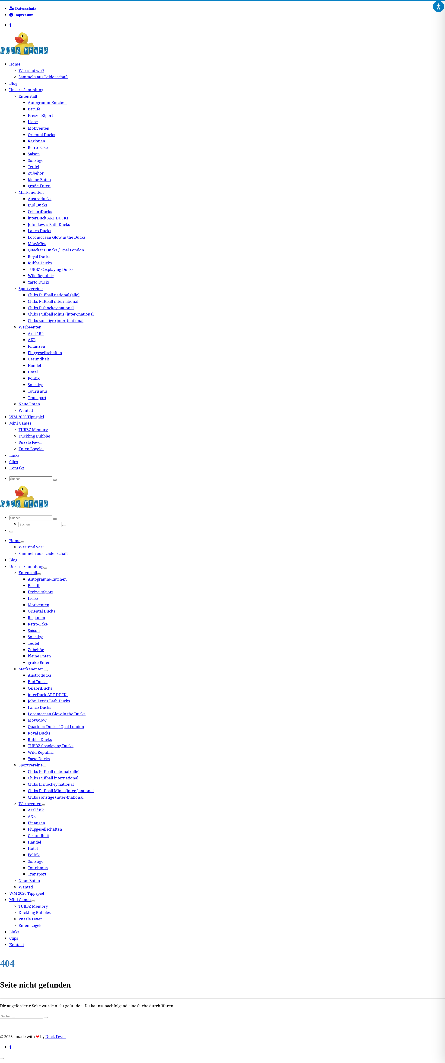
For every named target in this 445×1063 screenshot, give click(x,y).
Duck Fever (55, 1036)
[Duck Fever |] (24, 54)
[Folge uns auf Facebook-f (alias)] (15, 25)
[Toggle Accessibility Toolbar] (438, 6)
